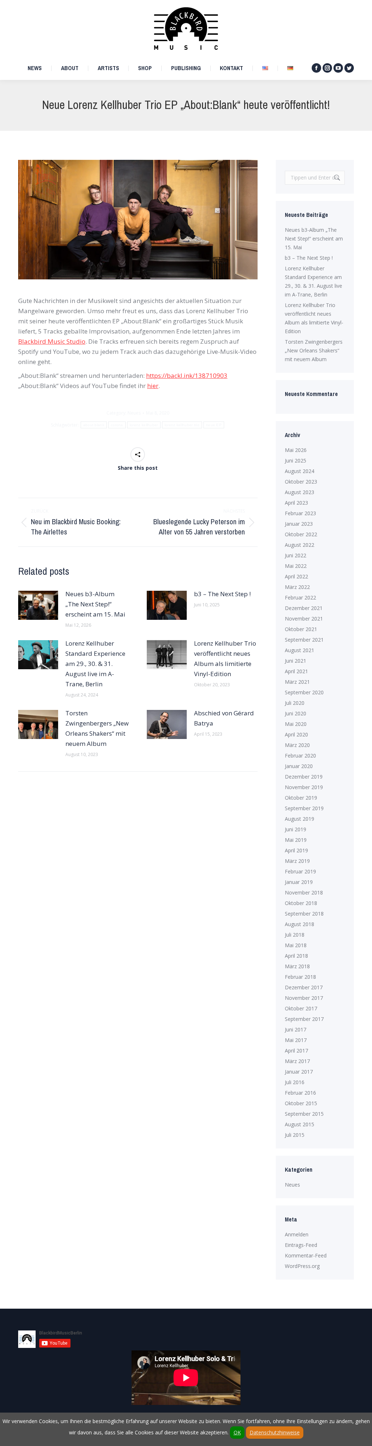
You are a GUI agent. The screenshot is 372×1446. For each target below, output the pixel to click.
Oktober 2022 (301, 534)
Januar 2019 (299, 881)
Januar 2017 (299, 1071)
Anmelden (296, 1234)
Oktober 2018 (301, 903)
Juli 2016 (294, 1082)
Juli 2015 (294, 1134)
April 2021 (296, 671)
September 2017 (304, 1018)
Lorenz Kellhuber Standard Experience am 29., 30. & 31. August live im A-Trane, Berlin (95, 663)
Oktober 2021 (301, 629)
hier (152, 385)
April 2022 (296, 576)
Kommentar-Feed (306, 1255)
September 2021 (304, 639)
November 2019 (304, 787)
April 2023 (296, 502)
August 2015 (299, 1124)
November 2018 (304, 892)
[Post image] (38, 605)
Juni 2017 (295, 1029)
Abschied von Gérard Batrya (224, 718)
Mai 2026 (296, 450)
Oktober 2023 (301, 481)
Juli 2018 (294, 934)
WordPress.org (302, 1266)
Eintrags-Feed (301, 1244)
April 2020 (296, 734)
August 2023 (299, 492)
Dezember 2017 (304, 987)
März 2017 (297, 1061)
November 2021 (304, 618)
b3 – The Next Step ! (222, 594)
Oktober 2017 (301, 1008)
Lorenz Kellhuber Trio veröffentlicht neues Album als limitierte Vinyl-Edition (225, 658)
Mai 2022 (296, 565)
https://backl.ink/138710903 (186, 375)
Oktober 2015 (301, 1103)
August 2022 (299, 544)
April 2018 (296, 955)
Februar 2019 (300, 871)
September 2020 (304, 692)
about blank (93, 425)
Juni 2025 (295, 460)
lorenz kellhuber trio (182, 425)
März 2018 (297, 966)
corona (117, 425)
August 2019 (299, 818)
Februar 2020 (300, 755)
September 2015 (304, 1113)
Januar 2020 (299, 766)
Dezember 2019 (304, 776)
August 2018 (299, 924)
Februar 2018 (300, 976)
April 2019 (296, 850)
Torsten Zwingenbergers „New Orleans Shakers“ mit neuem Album (97, 728)
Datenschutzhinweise (275, 1432)
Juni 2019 (295, 829)
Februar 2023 (300, 513)
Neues (134, 413)
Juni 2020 (295, 713)
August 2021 (299, 650)
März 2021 (297, 681)
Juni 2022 (295, 555)
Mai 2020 (296, 723)
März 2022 (297, 586)
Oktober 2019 (301, 797)
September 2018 (304, 913)
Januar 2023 (299, 523)
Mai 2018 (296, 945)
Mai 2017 (296, 1040)
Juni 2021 (295, 660)
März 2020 (297, 745)
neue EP (214, 425)
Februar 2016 (300, 1092)
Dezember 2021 (304, 608)
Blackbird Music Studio (51, 341)
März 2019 (297, 860)
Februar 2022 (300, 597)
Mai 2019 (296, 839)
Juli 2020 (294, 702)
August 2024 (299, 471)
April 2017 (296, 1050)
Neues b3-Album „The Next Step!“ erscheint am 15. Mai (95, 604)
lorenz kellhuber (144, 425)
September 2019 (304, 808)
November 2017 (304, 997)
